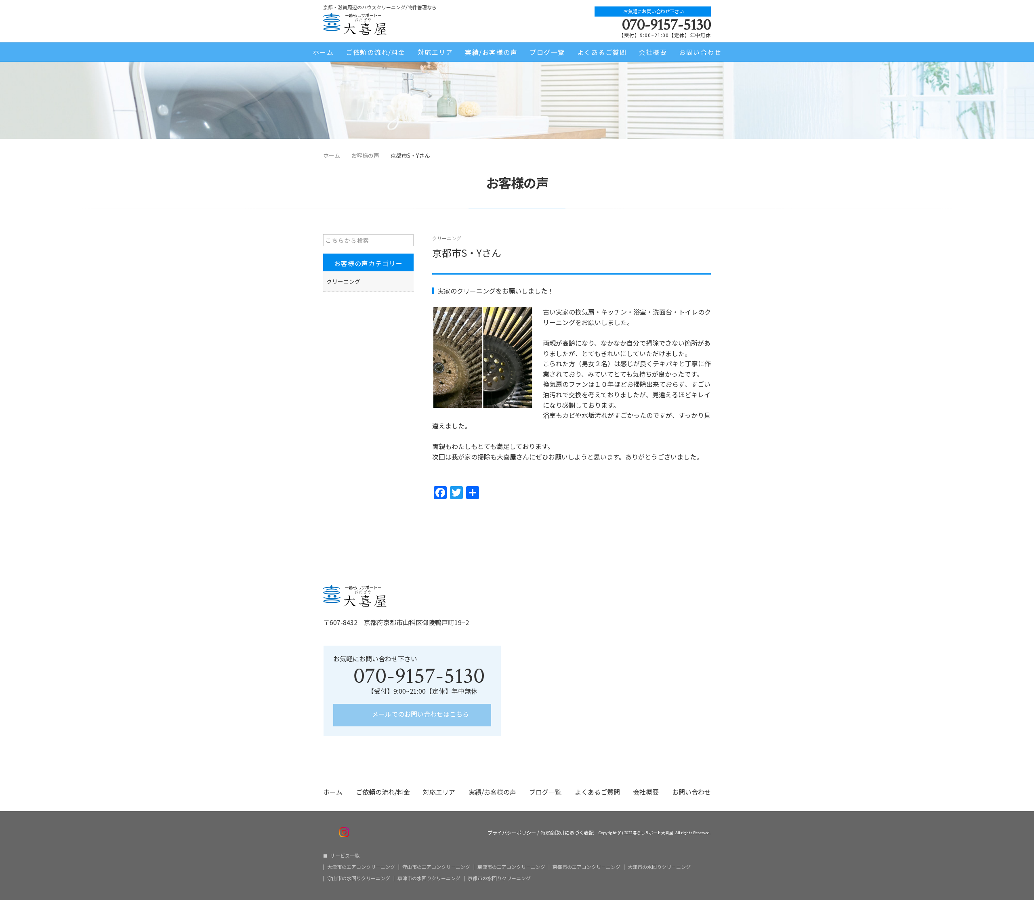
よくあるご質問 (602, 52)
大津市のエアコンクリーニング (361, 866)
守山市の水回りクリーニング (358, 878)
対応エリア (435, 52)
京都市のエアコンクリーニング (586, 866)
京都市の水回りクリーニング (499, 878)
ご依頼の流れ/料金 (376, 52)
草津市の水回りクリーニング (428, 878)
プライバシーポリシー (512, 832)
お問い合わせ (700, 52)
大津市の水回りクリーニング (659, 866)
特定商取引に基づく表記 (567, 832)
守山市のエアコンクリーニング (436, 866)
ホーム (323, 52)
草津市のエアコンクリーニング (511, 866)
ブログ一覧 (547, 52)
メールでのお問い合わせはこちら (419, 714)
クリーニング (446, 238)
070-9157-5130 (666, 25)
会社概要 (653, 52)
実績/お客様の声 (491, 52)
